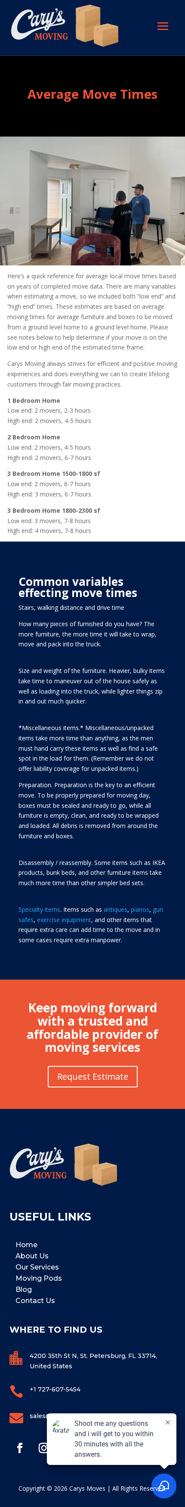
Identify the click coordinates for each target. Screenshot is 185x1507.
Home (26, 1245)
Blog (23, 1289)
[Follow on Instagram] (44, 1448)
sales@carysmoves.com (67, 1416)
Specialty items (39, 909)
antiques (115, 909)
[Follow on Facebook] (19, 1448)
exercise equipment (63, 920)
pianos (140, 909)
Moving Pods (38, 1278)
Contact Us (35, 1301)
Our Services (37, 1267)
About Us (32, 1256)
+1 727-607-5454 (55, 1389)
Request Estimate (92, 1076)
